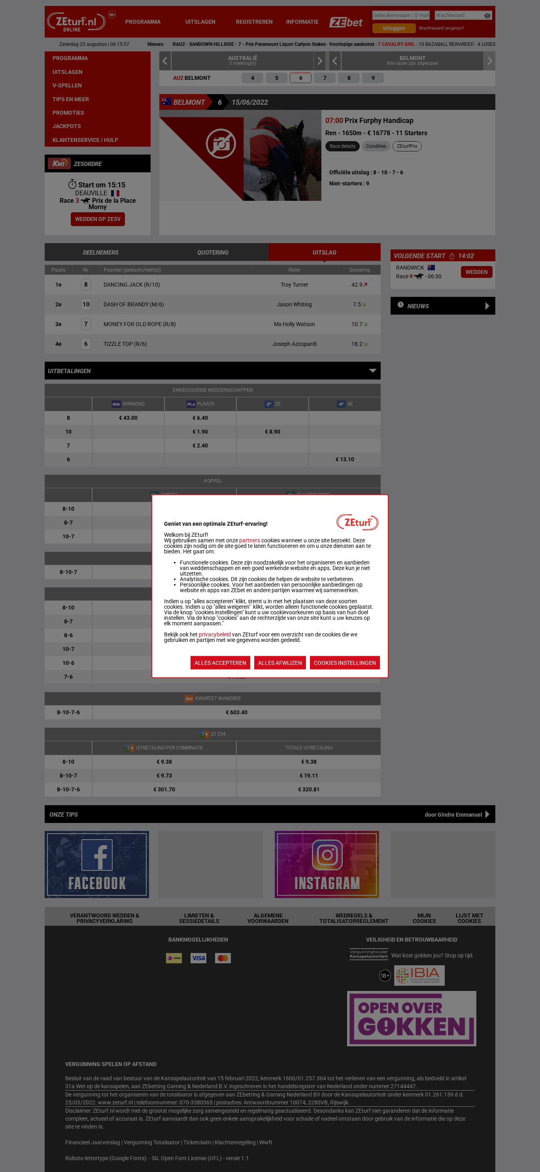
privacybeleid (215, 634)
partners (249, 540)
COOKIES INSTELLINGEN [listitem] (345, 662)
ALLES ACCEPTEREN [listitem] (220, 662)
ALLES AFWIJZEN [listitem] (280, 662)
